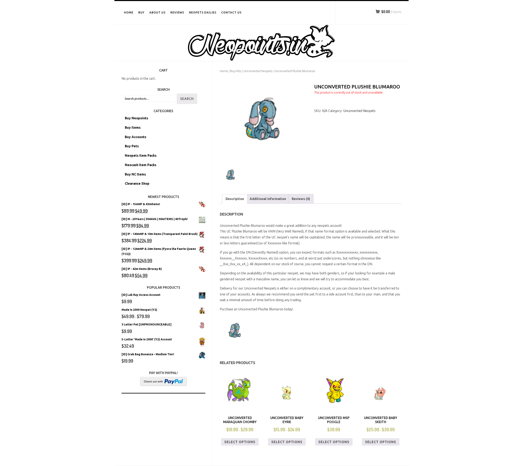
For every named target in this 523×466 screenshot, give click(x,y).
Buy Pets (235, 71)
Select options (239, 442)
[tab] (234, 199)
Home (128, 12)
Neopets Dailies (202, 12)
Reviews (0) (301, 199)
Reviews (177, 12)
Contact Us (231, 12)
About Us (157, 12)
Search (187, 99)
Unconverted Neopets (258, 71)
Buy (141, 12)
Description (235, 199)
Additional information (268, 199)
